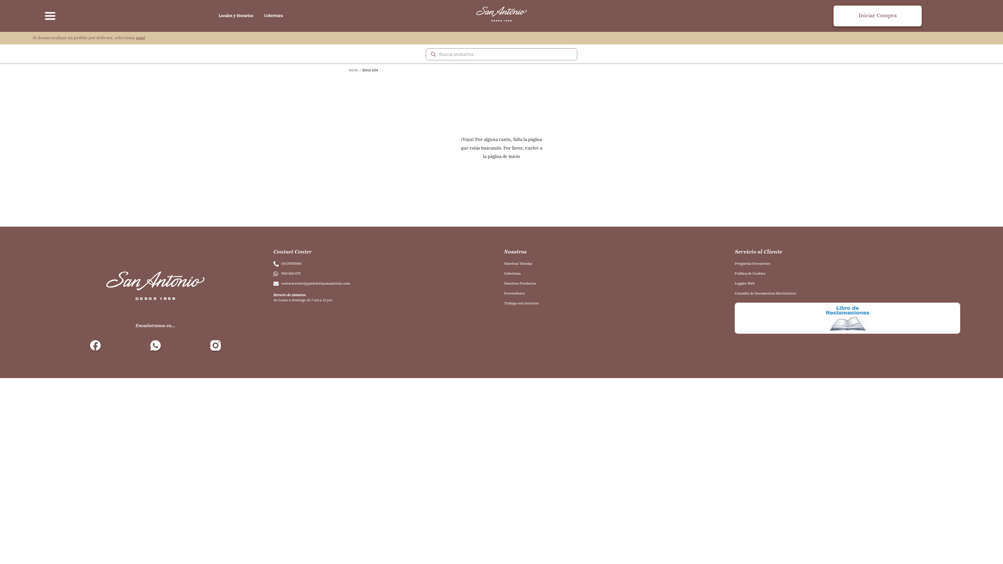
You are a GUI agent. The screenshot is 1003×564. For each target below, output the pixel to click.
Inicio (353, 70)
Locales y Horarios (236, 16)
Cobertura (273, 16)
